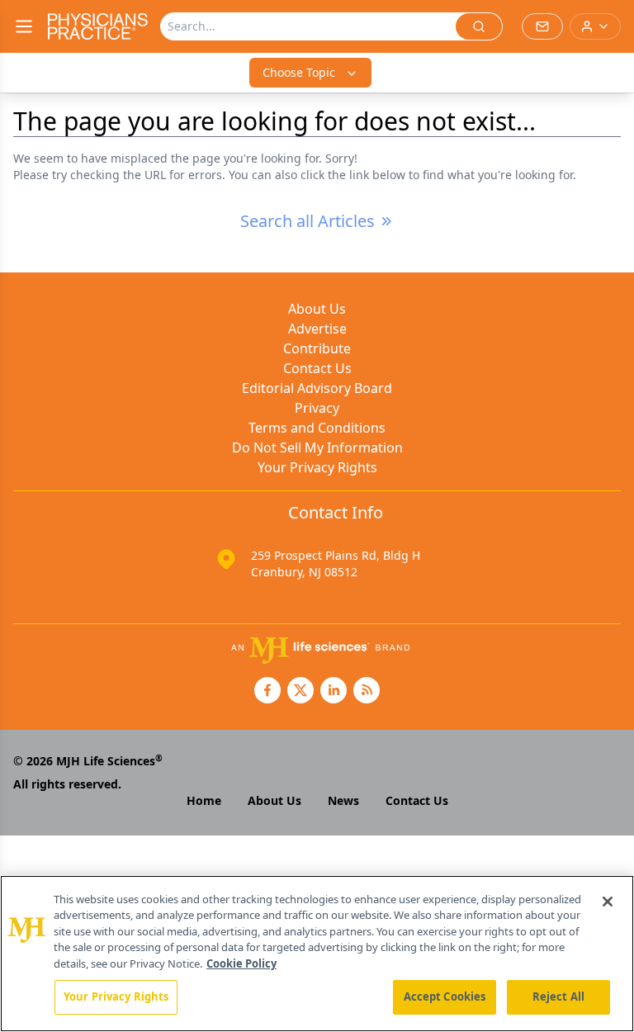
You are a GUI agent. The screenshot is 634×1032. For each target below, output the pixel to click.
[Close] (607, 901)
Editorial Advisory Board (317, 388)
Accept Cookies (445, 996)
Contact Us (317, 368)
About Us (317, 309)
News (343, 800)
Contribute (317, 348)
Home (204, 800)
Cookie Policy (241, 963)
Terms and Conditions (317, 428)
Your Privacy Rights (317, 467)
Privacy (317, 408)
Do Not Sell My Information (317, 447)
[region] (317, 953)
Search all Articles (307, 221)
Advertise (317, 329)
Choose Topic (299, 72)
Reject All (558, 996)
